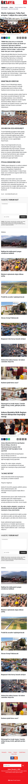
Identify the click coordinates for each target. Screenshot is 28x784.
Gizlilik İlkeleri (22, 752)
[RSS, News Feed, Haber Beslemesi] (16, 757)
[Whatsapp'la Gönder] (9, 38)
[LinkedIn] (7, 38)
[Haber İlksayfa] (8, 2)
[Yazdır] (18, 38)
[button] (20, 38)
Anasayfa (5, 7)
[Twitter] (4, 38)
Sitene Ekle (14, 754)
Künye (10, 752)
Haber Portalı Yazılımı (15, 780)
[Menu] (25, 2)
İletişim (15, 752)
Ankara (11, 7)
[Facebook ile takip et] (12, 757)
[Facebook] (2, 38)
